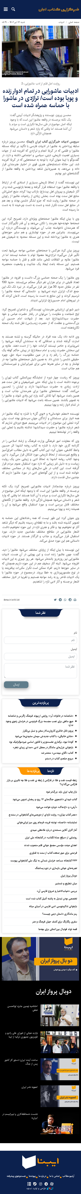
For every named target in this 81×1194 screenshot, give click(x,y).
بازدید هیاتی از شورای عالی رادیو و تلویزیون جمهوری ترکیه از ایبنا (21, 1035)
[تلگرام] (46, 1184)
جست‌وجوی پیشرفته (16, 1176)
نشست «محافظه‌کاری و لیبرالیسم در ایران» (20, 1116)
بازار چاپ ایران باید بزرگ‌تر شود (61, 792)
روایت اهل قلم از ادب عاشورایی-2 (40, 83)
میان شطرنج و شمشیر (66, 883)
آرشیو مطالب (68, 1176)
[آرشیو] (29, 1184)
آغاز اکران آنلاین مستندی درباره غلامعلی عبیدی (53, 830)
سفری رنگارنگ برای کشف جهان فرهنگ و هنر (54, 922)
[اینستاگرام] (40, 1184)
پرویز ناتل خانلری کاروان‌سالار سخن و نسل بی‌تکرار (48, 731)
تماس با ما (54, 1176)
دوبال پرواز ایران (69, 876)
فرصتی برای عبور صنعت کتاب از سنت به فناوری (53, 853)
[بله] (34, 1184)
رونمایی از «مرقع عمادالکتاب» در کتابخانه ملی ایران (51, 837)
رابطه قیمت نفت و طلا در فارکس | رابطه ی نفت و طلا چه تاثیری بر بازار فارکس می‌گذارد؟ (42, 782)
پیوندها (32, 1176)
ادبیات (61, 22)
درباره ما (42, 1176)
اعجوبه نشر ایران (29, 1087)
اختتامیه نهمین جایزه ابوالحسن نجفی (22, 1008)
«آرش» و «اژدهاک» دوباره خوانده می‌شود (56, 807)
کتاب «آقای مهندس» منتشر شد (57, 753)
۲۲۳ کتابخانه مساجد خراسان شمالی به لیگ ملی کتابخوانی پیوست (44, 861)
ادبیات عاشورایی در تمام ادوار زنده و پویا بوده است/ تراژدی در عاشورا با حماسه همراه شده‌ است (40, 98)
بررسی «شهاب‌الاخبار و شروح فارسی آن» (57, 891)
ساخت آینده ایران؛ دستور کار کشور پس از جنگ (21, 1062)
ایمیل (74, 649)
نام (75, 633)
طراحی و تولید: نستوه (36, 1188)
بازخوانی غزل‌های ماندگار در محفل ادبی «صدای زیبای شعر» (43, 747)
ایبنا (59, 12)
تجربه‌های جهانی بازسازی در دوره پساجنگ (56, 868)
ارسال (16, 684)
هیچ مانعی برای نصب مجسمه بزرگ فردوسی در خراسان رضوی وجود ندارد (39, 723)
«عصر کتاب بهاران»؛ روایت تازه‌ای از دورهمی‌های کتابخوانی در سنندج (43, 815)
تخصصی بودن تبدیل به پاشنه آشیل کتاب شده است (51, 899)
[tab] (51, 771)
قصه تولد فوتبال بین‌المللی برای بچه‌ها (57, 929)
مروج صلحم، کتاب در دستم (59, 759)
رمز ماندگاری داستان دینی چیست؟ (59, 914)
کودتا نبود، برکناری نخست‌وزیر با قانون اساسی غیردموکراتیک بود (41, 742)
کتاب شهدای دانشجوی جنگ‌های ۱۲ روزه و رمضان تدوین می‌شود (45, 799)
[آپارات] (52, 1184)
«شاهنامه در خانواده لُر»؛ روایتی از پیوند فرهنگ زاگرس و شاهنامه (40, 716)
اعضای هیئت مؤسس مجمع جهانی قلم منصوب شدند (50, 845)
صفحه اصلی (73, 22)
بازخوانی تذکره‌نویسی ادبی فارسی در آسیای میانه (53, 906)
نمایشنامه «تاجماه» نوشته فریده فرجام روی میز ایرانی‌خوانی (47, 822)
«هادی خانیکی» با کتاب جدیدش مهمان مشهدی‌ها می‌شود (44, 736)
